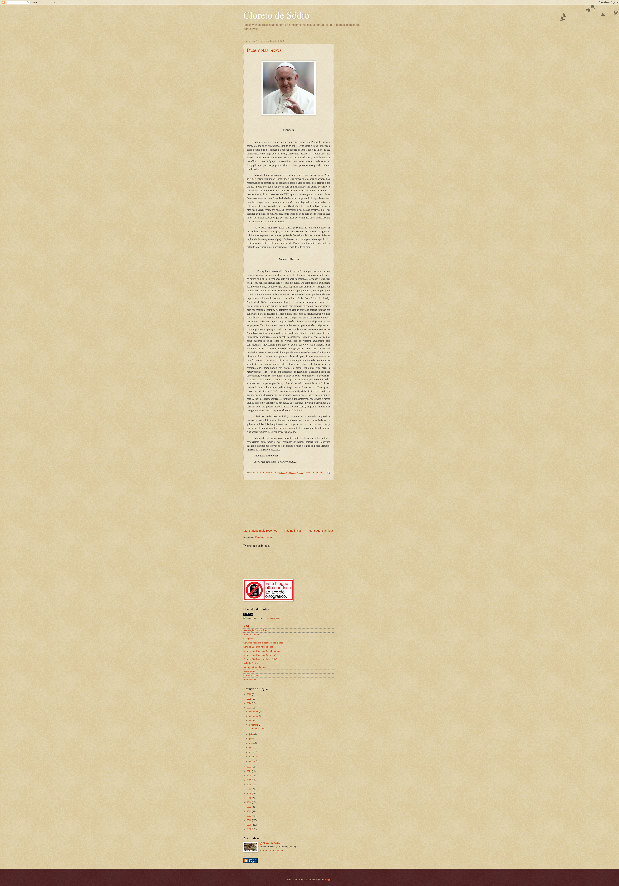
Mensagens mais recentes (260, 530)
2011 (249, 816)
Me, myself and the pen (254, 667)
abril (251, 748)
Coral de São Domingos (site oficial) (260, 659)
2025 (249, 699)
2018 (249, 784)
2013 (249, 807)
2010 (249, 820)
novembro (254, 716)
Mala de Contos (250, 663)
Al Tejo (246, 626)
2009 (249, 825)
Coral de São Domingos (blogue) (258, 647)
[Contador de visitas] (248, 615)
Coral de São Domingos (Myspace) (259, 655)
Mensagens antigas (321, 530)
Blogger (327, 879)
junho (252, 739)
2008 (249, 829)
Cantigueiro (248, 638)
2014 (249, 802)
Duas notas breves (264, 50)
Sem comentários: (315, 472)
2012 (249, 811)
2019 (249, 780)
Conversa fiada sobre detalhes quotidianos (263, 643)
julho (251, 734)
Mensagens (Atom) (264, 537)
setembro (254, 725)
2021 (249, 771)
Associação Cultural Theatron (257, 630)
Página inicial (292, 530)
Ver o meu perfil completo (271, 850)
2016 (249, 793)
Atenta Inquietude (251, 634)
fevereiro (253, 756)
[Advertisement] (288, 504)
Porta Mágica (249, 679)
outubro (253, 720)
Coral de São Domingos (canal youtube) (261, 651)
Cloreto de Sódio (276, 14)
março (252, 752)
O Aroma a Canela (251, 675)
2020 (249, 775)
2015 (249, 798)
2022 (249, 767)
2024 (249, 703)
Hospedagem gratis (272, 618)
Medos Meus (249, 671)
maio (251, 743)
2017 (249, 789)
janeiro (252, 761)
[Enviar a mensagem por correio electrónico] (328, 472)
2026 (249, 694)
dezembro (254, 711)
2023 (249, 708)
